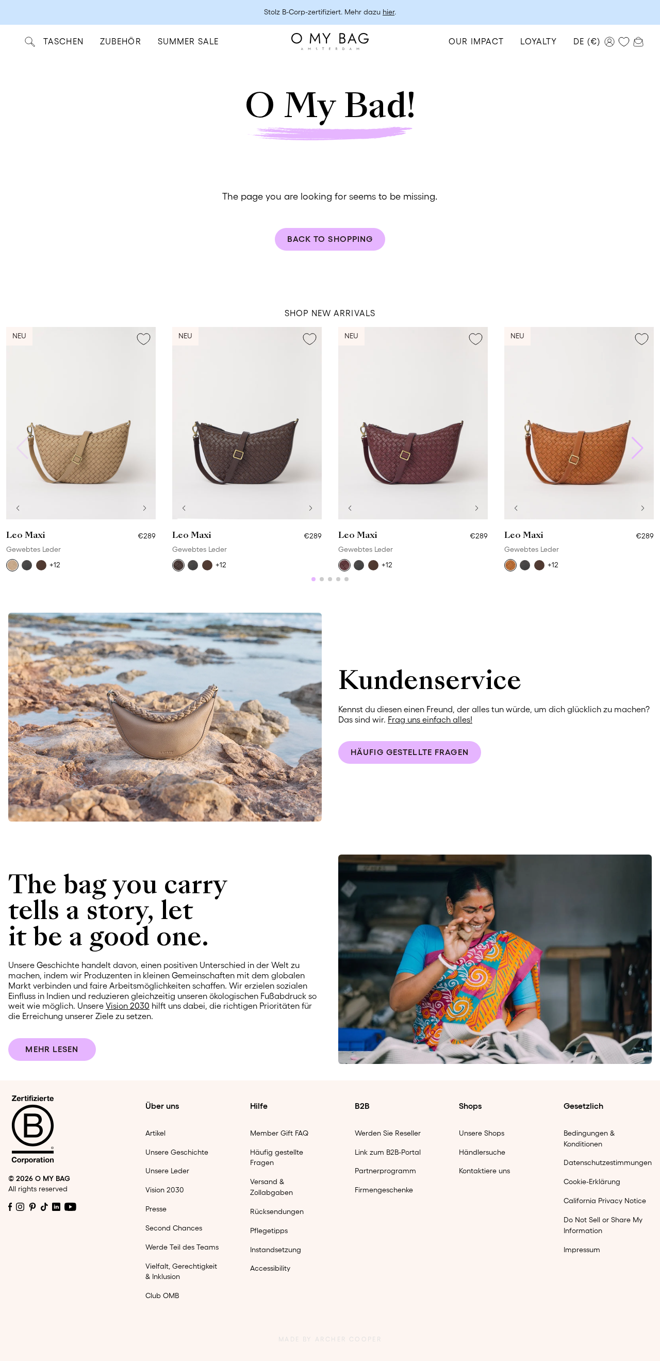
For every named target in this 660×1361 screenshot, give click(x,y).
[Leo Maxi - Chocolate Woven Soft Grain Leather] (247, 423)
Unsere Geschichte (176, 1152)
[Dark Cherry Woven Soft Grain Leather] (344, 565)
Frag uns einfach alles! (430, 719)
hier (388, 12)
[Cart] (638, 40)
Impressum (582, 1249)
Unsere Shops (481, 1133)
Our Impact (476, 41)
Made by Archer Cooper (330, 1339)
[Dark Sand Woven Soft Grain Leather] (12, 565)
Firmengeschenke (384, 1190)
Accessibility (270, 1268)
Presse (156, 1209)
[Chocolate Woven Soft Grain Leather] (178, 565)
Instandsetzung (275, 1249)
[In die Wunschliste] (143, 339)
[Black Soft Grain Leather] (27, 565)
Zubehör (120, 41)
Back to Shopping (330, 238)
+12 (55, 565)
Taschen (63, 41)
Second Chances (173, 1228)
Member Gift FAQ (279, 1133)
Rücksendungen (277, 1211)
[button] (17, 508)
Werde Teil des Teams (182, 1247)
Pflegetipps (269, 1230)
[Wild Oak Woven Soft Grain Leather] (510, 565)
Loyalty (538, 41)
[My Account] (609, 42)
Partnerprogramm (385, 1171)
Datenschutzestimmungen (608, 1162)
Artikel (155, 1133)
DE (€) (586, 41)
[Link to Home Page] (329, 41)
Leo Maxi (25, 536)
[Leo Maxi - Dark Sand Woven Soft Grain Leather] (81, 423)
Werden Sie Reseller (388, 1133)
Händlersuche (482, 1152)
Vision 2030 (128, 1005)
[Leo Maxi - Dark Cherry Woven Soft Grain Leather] (413, 423)
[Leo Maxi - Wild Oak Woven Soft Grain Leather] (579, 423)
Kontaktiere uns (484, 1171)
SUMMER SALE (188, 41)
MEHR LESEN (51, 1049)
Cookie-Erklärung (592, 1181)
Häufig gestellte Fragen (410, 752)
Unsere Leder (167, 1171)
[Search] (30, 41)
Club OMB (162, 1295)
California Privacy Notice (605, 1200)
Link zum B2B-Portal (388, 1152)
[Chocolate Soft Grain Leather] (41, 565)
